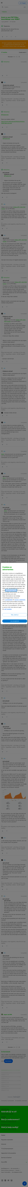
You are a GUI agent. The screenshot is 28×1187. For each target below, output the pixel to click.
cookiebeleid (8, 599)
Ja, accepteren (14, 621)
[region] (14, 593)
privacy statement (20, 599)
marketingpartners (11, 590)
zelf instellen (8, 609)
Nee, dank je (14, 615)
